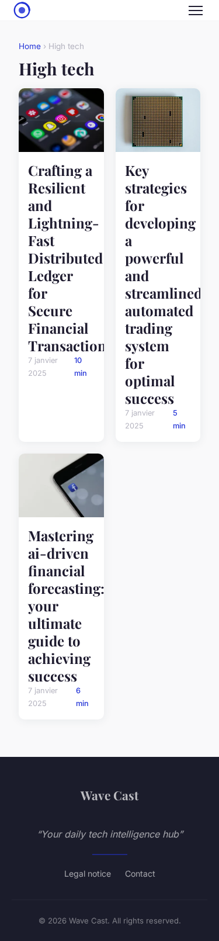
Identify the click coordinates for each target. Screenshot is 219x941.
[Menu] (195, 10)
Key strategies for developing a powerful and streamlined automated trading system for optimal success (163, 284)
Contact (140, 873)
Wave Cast (109, 795)
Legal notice (87, 873)
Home (30, 46)
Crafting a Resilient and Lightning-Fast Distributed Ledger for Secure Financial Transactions (70, 258)
